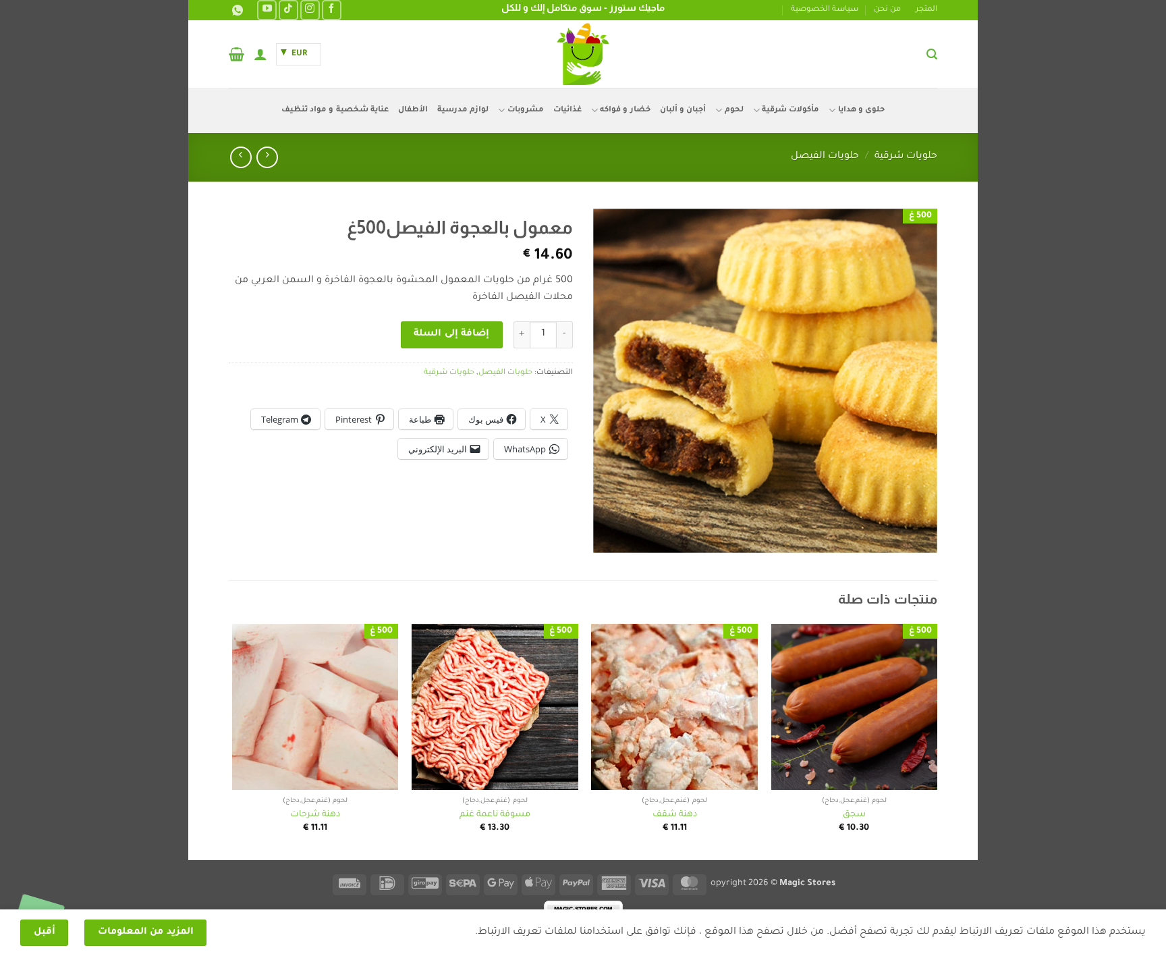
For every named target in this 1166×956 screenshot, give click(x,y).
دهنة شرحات (315, 815)
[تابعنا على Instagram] (310, 10)
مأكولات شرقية (790, 110)
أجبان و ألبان (683, 110)
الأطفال (413, 110)
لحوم (734, 110)
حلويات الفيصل (825, 156)
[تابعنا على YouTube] (267, 10)
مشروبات (525, 110)
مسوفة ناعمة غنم (495, 815)
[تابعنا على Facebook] (331, 10)
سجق (854, 815)
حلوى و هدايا (861, 110)
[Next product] (266, 157)
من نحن (887, 9)
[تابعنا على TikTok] (288, 10)
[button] (931, 54)
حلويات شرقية (905, 156)
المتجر (926, 9)
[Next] (233, 740)
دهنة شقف (675, 815)
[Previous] (936, 740)
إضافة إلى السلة (451, 334)
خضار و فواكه (625, 110)
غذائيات (567, 110)
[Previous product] (240, 157)
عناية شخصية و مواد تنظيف (335, 110)
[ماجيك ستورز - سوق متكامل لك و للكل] (583, 54)
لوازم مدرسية (463, 110)
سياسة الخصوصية (824, 9)
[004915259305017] (236, 10)
